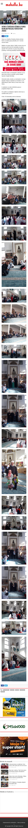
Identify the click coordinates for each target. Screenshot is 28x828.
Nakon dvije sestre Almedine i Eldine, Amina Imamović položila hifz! (17, 777)
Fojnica (14, 33)
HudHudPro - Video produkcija (18, 822)
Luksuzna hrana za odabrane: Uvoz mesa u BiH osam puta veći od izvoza (18, 765)
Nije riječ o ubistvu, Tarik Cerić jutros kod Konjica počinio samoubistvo (17, 771)
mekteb (2, 691)
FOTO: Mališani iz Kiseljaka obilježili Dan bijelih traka (17, 783)
